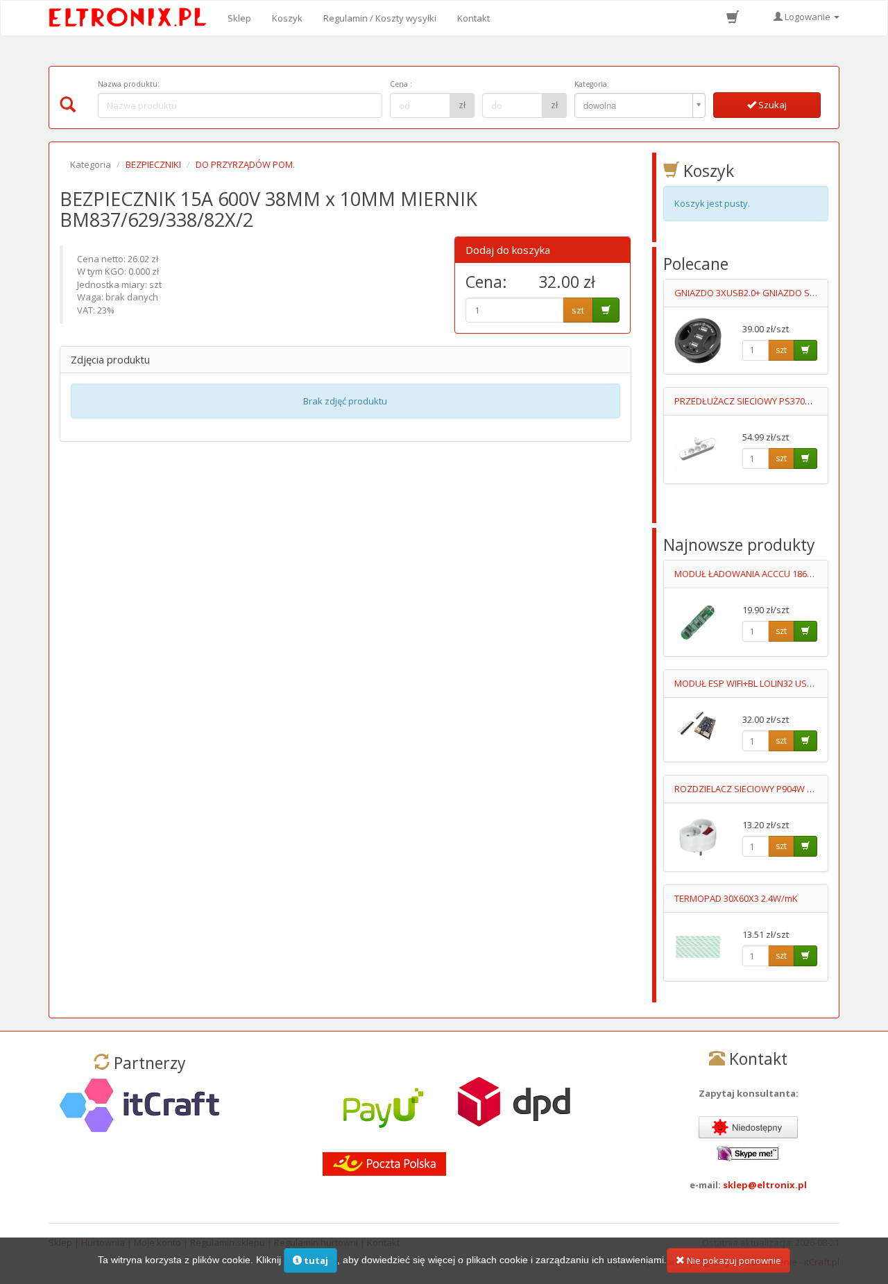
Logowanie (807, 16)
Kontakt (473, 18)
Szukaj (771, 105)
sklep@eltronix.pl (765, 1185)
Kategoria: (591, 84)
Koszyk (287, 18)
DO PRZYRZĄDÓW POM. (245, 164)
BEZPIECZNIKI (153, 164)
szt (578, 310)
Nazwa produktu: (129, 84)
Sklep (239, 18)
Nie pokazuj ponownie (733, 1260)
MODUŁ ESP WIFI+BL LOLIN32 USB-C (747, 683)
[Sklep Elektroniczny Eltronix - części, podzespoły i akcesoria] (131, 18)
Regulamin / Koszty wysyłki (379, 18)
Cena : (401, 84)
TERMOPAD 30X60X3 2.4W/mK (736, 898)
